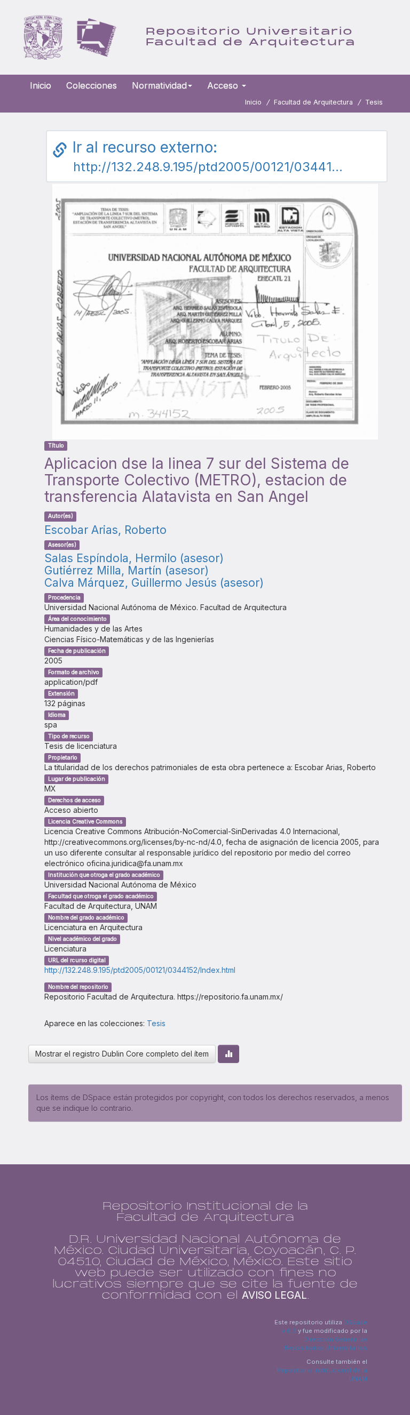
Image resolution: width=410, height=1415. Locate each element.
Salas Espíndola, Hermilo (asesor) (134, 558)
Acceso (224, 85)
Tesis (374, 102)
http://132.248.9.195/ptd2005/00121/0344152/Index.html (139, 969)
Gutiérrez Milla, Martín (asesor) (126, 570)
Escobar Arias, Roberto (105, 530)
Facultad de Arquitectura (313, 102)
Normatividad (159, 85)
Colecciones (91, 85)
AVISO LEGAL (274, 1295)
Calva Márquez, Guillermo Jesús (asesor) (154, 582)
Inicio (40, 85)
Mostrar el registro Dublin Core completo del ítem (122, 1053)
